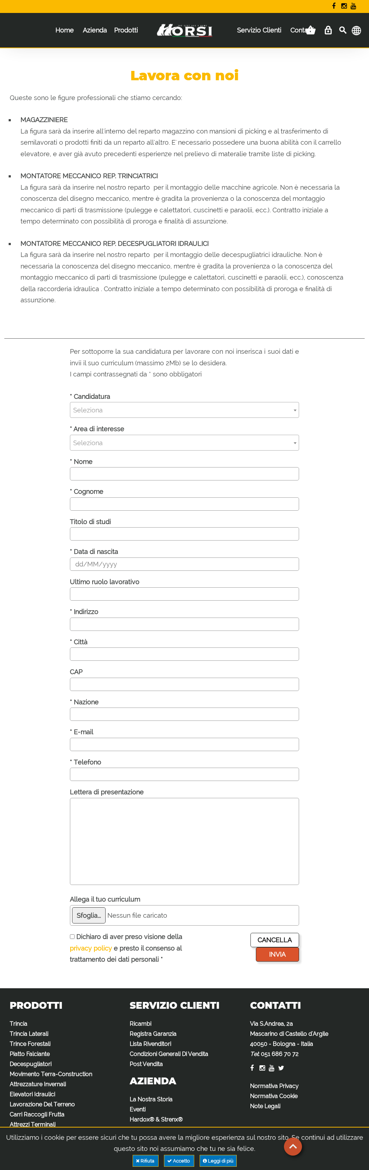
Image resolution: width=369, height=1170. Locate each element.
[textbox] (184, 410)
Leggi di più (220, 1161)
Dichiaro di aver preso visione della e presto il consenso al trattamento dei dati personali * (126, 948)
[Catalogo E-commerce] (310, 30)
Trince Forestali (30, 1043)
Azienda (95, 30)
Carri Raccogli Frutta (37, 1114)
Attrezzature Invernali (38, 1084)
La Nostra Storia (151, 1099)
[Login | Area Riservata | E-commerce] (328, 30)
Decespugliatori (31, 1064)
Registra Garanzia (153, 1033)
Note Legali (265, 1106)
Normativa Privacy (274, 1086)
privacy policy (91, 948)
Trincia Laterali (29, 1033)
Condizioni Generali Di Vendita (169, 1054)
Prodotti (126, 30)
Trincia (18, 1023)
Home (64, 30)
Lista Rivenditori (150, 1043)
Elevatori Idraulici (32, 1094)
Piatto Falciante (30, 1054)
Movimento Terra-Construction (51, 1074)
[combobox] (184, 410)
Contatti (302, 30)
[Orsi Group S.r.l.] (184, 35)
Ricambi (140, 1023)
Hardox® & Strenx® (156, 1119)
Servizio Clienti (259, 30)
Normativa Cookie (274, 1096)
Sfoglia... (89, 915)
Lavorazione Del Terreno (42, 1104)
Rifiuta (147, 1161)
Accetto (181, 1161)
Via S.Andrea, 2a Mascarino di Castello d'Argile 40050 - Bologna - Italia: (289, 1038)
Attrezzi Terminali (32, 1124)
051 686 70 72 (280, 1054)
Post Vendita (146, 1064)
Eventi (138, 1109)
